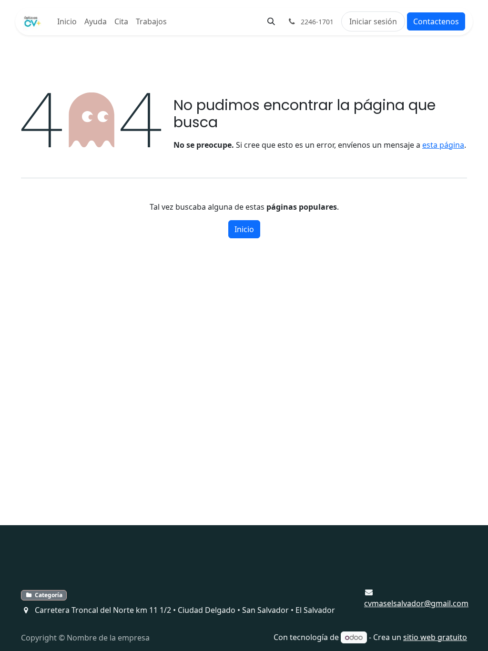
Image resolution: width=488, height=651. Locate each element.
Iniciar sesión (373, 21)
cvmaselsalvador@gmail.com (416, 603)
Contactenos (436, 21)
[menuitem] (67, 21)
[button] (271, 21)
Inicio (244, 229)
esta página (443, 145)
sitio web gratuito (435, 637)
